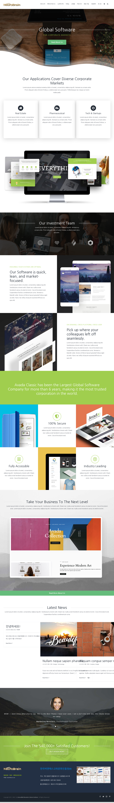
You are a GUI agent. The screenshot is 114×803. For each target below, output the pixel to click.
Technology (61, 664)
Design (55, 664)
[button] (107, 3)
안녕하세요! (13, 626)
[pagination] (55, 723)
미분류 (18, 629)
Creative (92, 664)
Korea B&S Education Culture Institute (28, 794)
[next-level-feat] (57, 512)
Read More (9, 643)
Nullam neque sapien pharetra (63, 661)
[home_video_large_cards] (57, 151)
